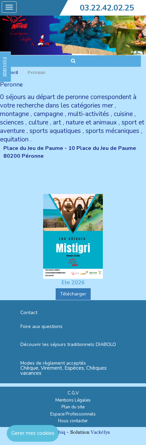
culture (38, 122)
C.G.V (73, 393)
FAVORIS (5, 67)
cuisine (123, 114)
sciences (12, 122)
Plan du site (73, 407)
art (57, 122)
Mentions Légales (73, 400)
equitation (14, 139)
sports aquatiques (55, 131)
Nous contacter (73, 421)
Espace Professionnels (73, 414)
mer (107, 105)
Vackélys (100, 432)
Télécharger (73, 294)
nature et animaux (91, 122)
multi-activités (88, 114)
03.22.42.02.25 (107, 7)
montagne (14, 114)
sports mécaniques (112, 131)
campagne (48, 114)
